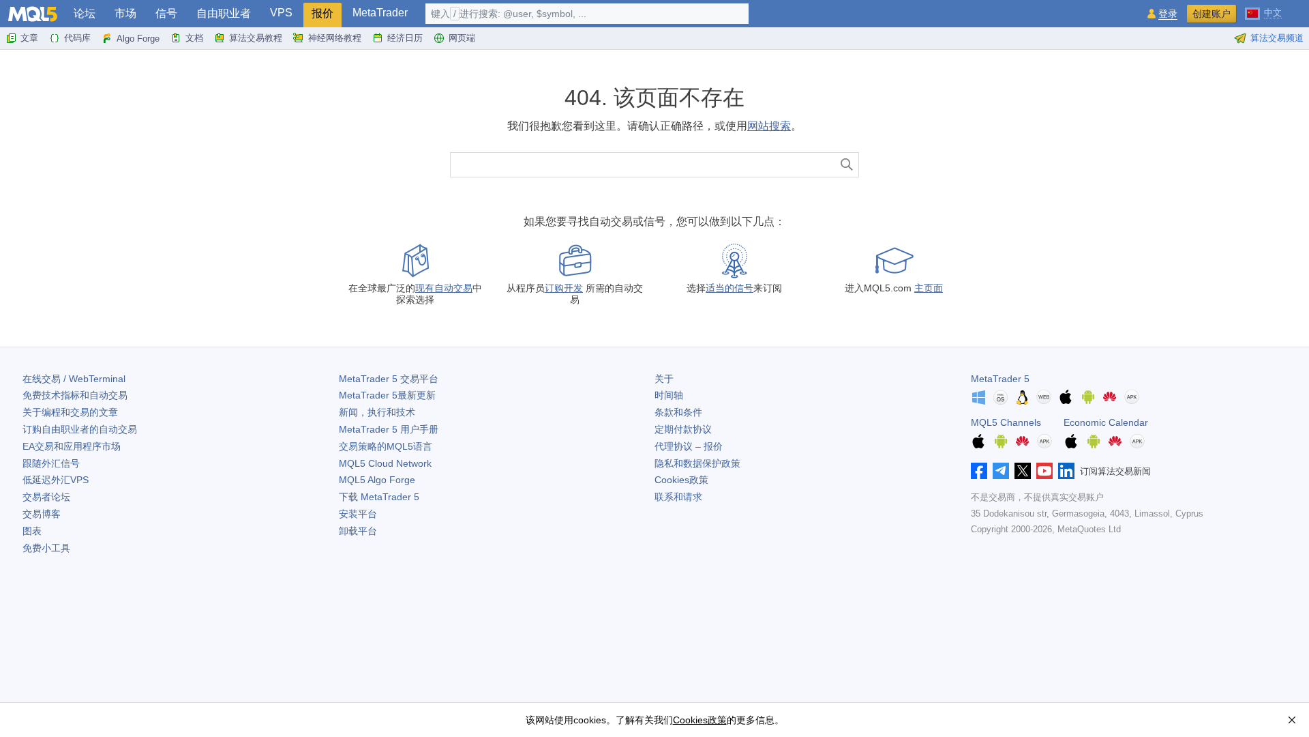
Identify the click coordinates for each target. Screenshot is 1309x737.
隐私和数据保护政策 (697, 463)
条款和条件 (678, 412)
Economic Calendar (1106, 422)
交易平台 (388, 378)
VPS (281, 12)
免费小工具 (46, 548)
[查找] (847, 164)
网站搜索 (769, 126)
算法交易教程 (255, 38)
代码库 (77, 38)
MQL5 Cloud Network (385, 463)
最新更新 (387, 395)
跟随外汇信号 (51, 463)
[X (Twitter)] (1022, 471)
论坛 (84, 13)
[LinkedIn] (1066, 471)
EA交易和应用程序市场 (71, 446)
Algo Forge (138, 38)
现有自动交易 (443, 288)
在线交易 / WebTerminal (73, 378)
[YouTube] (1044, 471)
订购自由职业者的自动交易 (79, 429)
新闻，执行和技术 (377, 412)
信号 (166, 13)
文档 (194, 38)
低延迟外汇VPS (55, 479)
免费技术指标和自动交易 (74, 395)
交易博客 (41, 513)
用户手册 (388, 429)
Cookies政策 (681, 479)
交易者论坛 (46, 496)
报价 (322, 13)
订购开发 (564, 288)
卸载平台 (358, 530)
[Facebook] (979, 471)
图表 (32, 530)
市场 (125, 13)
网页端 (462, 38)
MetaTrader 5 (1000, 378)
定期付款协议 (683, 429)
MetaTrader (380, 12)
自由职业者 (223, 13)
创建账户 (1211, 13)
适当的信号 (729, 288)
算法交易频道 (1277, 38)
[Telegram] (1001, 471)
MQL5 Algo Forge (377, 479)
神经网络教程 (334, 38)
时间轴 (668, 395)
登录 (1167, 14)
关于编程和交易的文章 (70, 412)
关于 (664, 378)
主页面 (928, 288)
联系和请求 (678, 496)
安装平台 (358, 513)
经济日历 (405, 38)
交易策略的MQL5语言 (385, 446)
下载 (379, 496)
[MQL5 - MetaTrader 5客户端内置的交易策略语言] (32, 14)
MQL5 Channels (1006, 422)
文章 (29, 38)
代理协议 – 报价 (688, 446)
